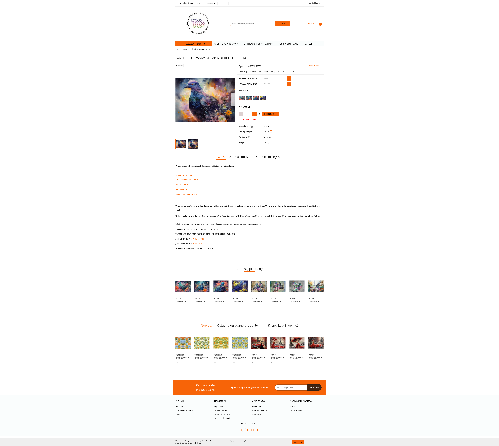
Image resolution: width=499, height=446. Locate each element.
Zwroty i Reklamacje (222, 418)
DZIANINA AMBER (182, 184)
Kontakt (178, 414)
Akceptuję (298, 442)
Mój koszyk (256, 414)
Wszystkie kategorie (195, 43)
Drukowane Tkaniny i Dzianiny (259, 43)
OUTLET (308, 43)
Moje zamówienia (259, 410)
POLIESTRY (198, 238)
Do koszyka (269, 114)
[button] (180, 401)
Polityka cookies (220, 410)
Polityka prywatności (222, 414)
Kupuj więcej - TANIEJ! (289, 43)
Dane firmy (180, 406)
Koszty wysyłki (296, 410)
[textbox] (274, 78)
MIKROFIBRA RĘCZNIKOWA (187, 194)
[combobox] (277, 78)
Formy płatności (296, 406)
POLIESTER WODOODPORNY (186, 180)
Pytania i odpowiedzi (184, 410)
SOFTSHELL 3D (181, 189)
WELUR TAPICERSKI (183, 175)
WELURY (197, 243)
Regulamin (218, 406)
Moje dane (256, 406)
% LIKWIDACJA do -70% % (226, 43)
